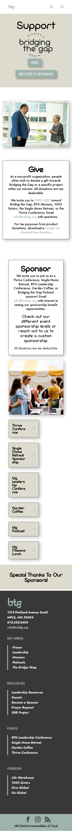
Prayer (17, 647)
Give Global (20, 788)
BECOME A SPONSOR (36, 74)
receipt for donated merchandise (40, 230)
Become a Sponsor (25, 702)
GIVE (34, 62)
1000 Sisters (21, 782)
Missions (18, 657)
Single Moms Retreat (26, 742)
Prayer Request (23, 707)
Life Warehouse (23, 777)
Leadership (20, 652)
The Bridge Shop (24, 667)
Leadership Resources (27, 692)
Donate (17, 697)
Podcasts (18, 662)
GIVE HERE (42, 200)
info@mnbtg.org (25, 217)
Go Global (19, 793)
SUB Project (20, 712)
